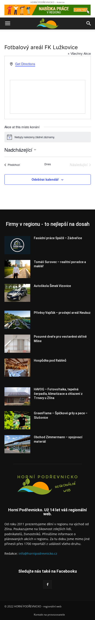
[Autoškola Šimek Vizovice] (17, 293)
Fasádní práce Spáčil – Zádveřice (58, 238)
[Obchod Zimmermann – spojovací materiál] (17, 444)
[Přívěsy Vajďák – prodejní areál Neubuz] (17, 320)
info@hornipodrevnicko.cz (38, 553)
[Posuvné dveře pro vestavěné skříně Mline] (17, 344)
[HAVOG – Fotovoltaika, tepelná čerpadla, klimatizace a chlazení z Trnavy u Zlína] (17, 396)
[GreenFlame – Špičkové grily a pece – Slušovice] (17, 420)
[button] (7, 23)
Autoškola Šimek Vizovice (52, 286)
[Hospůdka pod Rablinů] (17, 367)
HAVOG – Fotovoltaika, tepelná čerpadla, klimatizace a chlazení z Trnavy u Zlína (58, 394)
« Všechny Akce (79, 53)
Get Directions (25, 64)
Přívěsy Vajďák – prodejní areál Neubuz (62, 312)
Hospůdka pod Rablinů (50, 360)
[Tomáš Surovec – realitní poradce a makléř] (17, 269)
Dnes (47, 164)
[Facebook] (47, 584)
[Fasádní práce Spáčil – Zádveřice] (17, 245)
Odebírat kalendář (45, 179)
